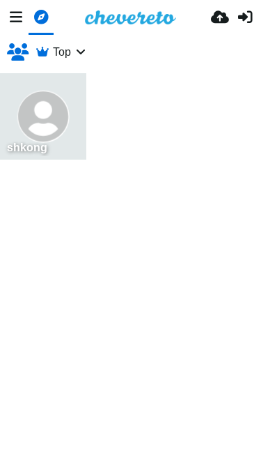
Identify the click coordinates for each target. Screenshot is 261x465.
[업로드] (220, 17)
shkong (27, 147)
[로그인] (245, 17)
